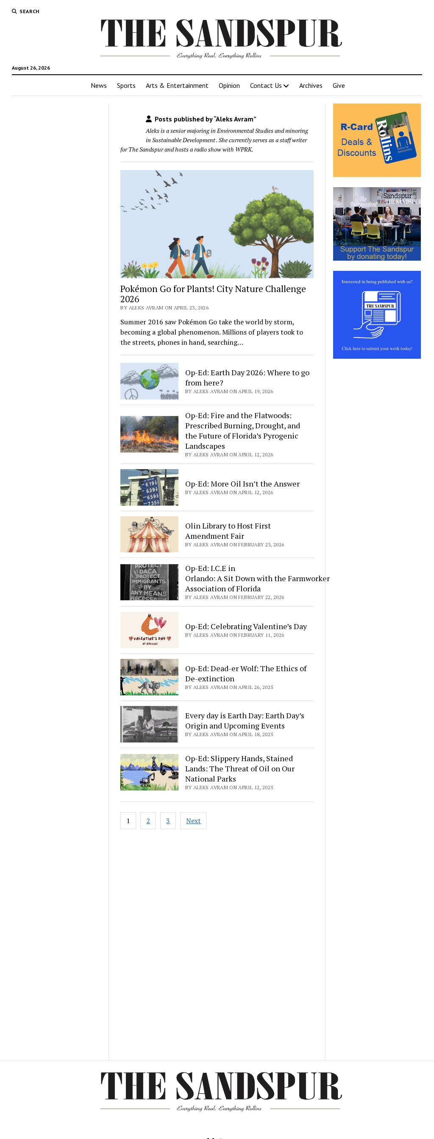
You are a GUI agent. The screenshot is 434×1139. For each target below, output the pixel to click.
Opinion (229, 85)
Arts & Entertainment (177, 85)
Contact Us (266, 85)
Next (193, 820)
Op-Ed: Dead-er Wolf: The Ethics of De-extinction (245, 673)
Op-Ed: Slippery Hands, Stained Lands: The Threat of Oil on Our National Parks (240, 768)
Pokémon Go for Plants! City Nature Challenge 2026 (213, 294)
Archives (311, 85)
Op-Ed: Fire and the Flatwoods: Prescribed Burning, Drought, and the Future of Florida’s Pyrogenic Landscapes (242, 430)
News (99, 85)
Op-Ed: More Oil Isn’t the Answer (242, 483)
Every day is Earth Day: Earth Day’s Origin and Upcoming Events (244, 720)
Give (339, 85)
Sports (126, 85)
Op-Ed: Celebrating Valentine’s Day (246, 626)
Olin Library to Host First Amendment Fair (228, 530)
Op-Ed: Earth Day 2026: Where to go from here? (247, 377)
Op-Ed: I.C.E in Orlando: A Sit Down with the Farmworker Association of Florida (257, 578)
